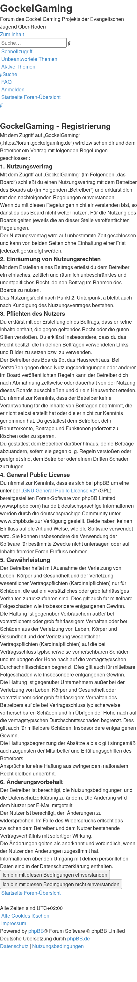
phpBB (36, 930)
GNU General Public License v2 (59, 490)
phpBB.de (78, 938)
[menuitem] (28, 59)
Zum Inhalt (12, 34)
